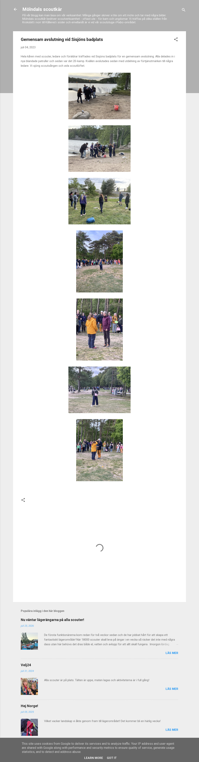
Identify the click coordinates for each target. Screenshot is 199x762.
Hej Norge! (29, 706)
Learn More (93, 758)
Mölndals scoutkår (42, 9)
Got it (112, 758)
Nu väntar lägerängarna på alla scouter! (52, 620)
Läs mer (172, 653)
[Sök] (183, 10)
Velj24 (26, 665)
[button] (176, 40)
